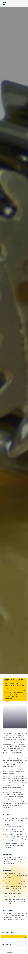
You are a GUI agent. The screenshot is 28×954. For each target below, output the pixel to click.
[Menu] (22, 3)
